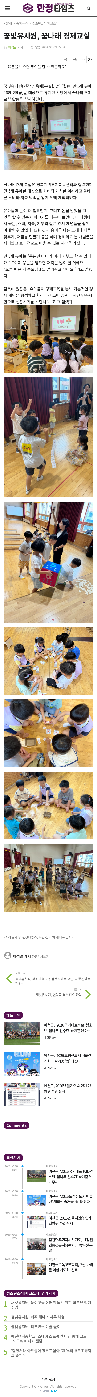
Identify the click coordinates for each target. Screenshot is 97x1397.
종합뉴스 (22, 23)
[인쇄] (74, 59)
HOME (8, 23)
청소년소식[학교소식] (45, 23)
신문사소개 (48, 1379)
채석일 (12, 47)
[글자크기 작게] (83, 59)
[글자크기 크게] (89, 59)
